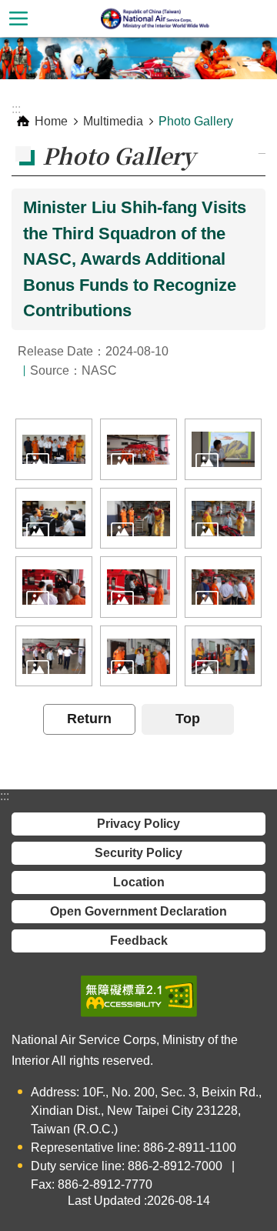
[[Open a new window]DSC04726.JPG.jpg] (138, 655)
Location (139, 882)
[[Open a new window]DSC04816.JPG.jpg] (138, 586)
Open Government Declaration (138, 911)
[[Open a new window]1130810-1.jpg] (53, 448)
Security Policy (138, 852)
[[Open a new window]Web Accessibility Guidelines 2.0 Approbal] (139, 996)
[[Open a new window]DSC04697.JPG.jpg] (223, 518)
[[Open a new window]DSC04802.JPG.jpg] (53, 586)
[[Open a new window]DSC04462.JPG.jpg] (223, 448)
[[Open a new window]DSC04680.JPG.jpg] (223, 655)
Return (89, 718)
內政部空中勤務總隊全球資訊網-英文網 (157, 18)
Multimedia (113, 121)
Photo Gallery (196, 121)
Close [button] (18, 18)
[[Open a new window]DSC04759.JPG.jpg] (53, 655)
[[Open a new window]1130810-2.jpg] (138, 448)
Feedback (139, 940)
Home (51, 121)
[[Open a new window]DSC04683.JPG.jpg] (138, 518)
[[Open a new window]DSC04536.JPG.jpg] (53, 518)
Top (187, 718)
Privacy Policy (138, 823)
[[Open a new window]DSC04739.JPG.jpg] (223, 586)
